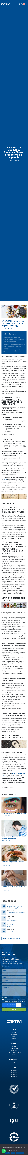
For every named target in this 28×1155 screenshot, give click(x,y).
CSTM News (14, 1034)
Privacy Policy (14, 1046)
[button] (3, 1151)
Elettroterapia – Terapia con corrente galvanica (14, 919)
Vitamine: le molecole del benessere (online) (16, 925)
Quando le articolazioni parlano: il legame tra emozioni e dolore (13, 887)
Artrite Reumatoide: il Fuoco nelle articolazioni (16, 913)
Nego (13, 1152)
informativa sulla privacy (17, 1001)
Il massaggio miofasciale (13, 931)
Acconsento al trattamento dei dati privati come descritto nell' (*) (14, 1000)
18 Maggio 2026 (5, 865)
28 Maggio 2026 (5, 840)
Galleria (14, 1038)
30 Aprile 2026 (5, 890)
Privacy (4, 997)
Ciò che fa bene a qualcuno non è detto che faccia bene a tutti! (14, 340)
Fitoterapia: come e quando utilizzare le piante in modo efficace (12, 862)
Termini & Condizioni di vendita (14, 1052)
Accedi (14, 1062)
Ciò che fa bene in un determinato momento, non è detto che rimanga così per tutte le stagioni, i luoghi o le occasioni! (14, 345)
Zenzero (23, 515)
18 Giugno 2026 (5, 816)
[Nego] (26, 1149)
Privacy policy (20, 1152)
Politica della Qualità (14, 1048)
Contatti (14, 1054)
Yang (5, 479)
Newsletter (14, 1036)
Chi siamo (14, 1032)
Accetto (7, 1152)
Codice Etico (14, 1050)
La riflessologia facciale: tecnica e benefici (13, 813)
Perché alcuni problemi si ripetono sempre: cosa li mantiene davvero (13, 837)
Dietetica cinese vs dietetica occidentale (14, 351)
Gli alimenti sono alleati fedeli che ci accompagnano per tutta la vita (13, 336)
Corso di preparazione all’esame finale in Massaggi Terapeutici (15, 907)
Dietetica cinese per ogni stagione (13, 350)
